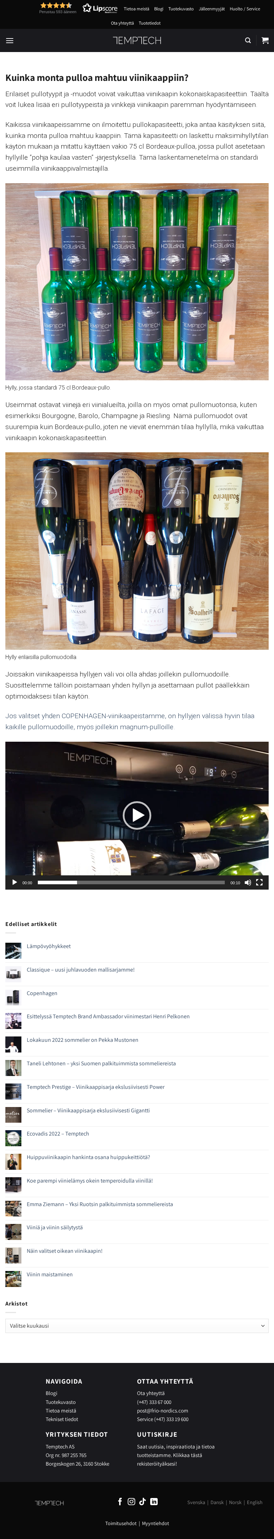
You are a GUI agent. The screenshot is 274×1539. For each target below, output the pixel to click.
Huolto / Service (245, 9)
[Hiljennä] (248, 882)
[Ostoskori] (265, 40)
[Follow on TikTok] (142, 1502)
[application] (137, 816)
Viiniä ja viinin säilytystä (55, 1227)
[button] (65, 8)
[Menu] (9, 40)
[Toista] (14, 882)
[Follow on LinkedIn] (154, 1502)
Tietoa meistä (136, 9)
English (255, 1502)
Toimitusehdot (121, 1523)
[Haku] (248, 40)
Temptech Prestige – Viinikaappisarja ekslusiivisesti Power (95, 1087)
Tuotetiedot (150, 23)
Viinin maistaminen (50, 1274)
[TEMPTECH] (137, 40)
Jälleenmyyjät (212, 9)
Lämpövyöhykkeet (49, 946)
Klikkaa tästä (187, 1454)
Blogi (158, 9)
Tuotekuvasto (181, 9)
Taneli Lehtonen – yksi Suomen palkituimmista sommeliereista (101, 1063)
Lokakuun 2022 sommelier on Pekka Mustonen (82, 1039)
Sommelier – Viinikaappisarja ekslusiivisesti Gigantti (88, 1110)
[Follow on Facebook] (120, 1502)
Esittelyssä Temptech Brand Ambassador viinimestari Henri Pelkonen (108, 1016)
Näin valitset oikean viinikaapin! (65, 1250)
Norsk (235, 1502)
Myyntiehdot (155, 1523)
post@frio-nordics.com (162, 1410)
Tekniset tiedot (62, 1418)
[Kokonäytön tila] (259, 882)
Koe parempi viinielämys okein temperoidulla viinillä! (90, 1180)
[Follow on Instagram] (131, 1502)
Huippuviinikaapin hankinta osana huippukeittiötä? (88, 1157)
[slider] (131, 882)
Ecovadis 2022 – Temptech (58, 1133)
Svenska (196, 1502)
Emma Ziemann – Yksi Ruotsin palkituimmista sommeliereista (100, 1204)
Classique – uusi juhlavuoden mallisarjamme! (81, 969)
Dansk (217, 1502)
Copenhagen (42, 993)
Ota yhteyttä (122, 23)
